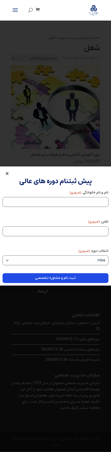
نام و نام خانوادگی (89, 192)
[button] (7, 173)
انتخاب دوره (93, 250)
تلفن (98, 221)
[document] (55, 226)
